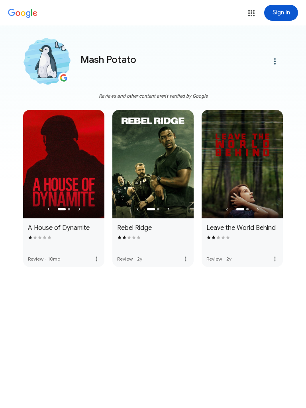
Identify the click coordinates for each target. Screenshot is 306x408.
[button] (251, 13)
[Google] (22, 13)
